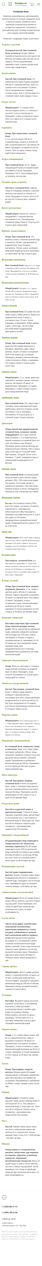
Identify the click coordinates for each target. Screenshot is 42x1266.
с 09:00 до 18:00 (9, 1219)
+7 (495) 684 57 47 (9, 1207)
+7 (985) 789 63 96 (9, 1213)
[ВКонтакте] (4, 1197)
